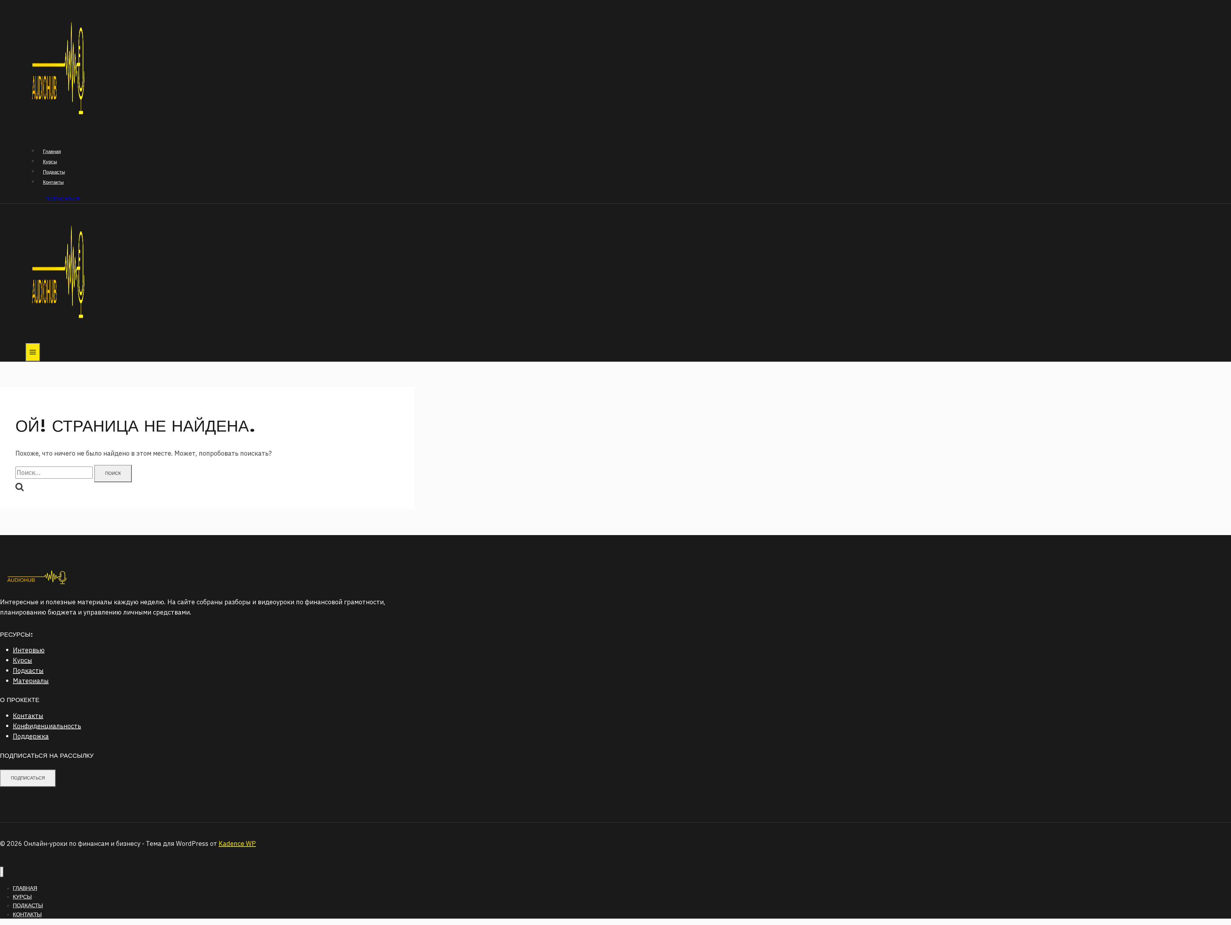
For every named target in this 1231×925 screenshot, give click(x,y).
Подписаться (63, 199)
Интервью (29, 650)
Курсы (50, 162)
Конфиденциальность (47, 726)
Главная (52, 151)
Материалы (31, 680)
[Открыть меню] (33, 352)
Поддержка (31, 736)
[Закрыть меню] (2, 872)
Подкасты (54, 172)
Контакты (53, 182)
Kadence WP (237, 843)
